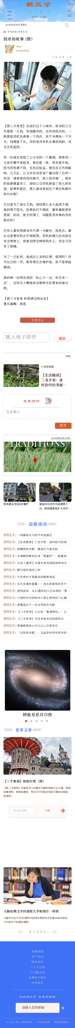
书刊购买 (37, 982)
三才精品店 (37, 972)
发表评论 (37, 320)
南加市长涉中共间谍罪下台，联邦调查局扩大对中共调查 (55, 506)
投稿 (10, 11)
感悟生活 (22, 32)
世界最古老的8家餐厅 (16, 504)
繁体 (70, 11)
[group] (42, 14)
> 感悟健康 (47, 366)
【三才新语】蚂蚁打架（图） (24, 781)
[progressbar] (52, 11)
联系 (10, 15)
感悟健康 (12, 32)
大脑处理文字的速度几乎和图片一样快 (31, 911)
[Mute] (47, 11)
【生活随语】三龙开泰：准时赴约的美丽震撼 (52, 380)
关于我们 (37, 956)
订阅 (10, 18)
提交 (62, 338)
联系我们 (37, 962)
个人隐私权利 (43, 1022)
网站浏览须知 (61, 1022)
